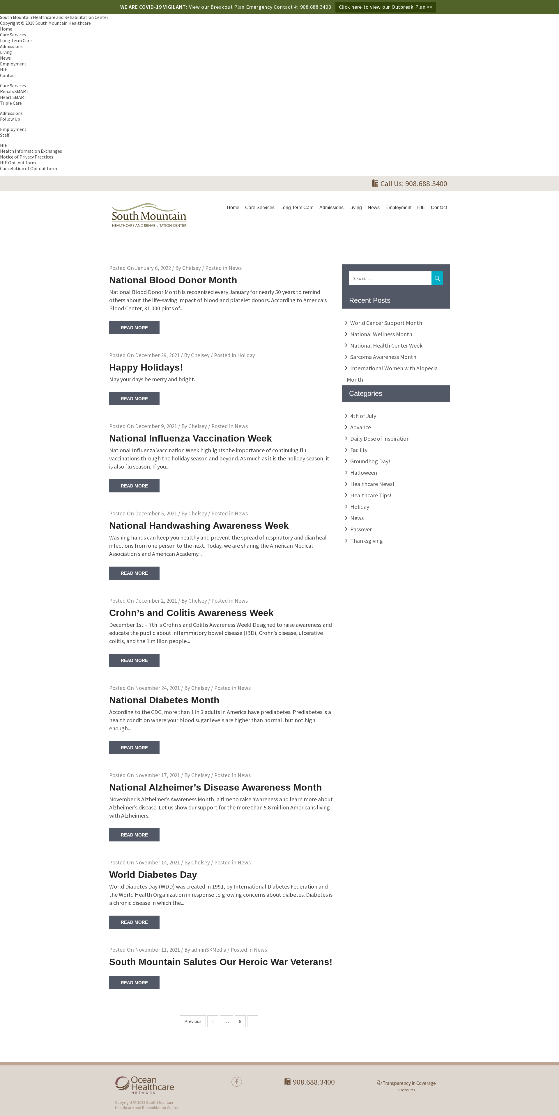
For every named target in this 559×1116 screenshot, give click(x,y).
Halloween (363, 472)
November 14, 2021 (157, 862)
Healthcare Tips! (370, 495)
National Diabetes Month (164, 700)
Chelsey (191, 267)
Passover (361, 529)
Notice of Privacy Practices (26, 157)
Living (6, 52)
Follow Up (10, 119)
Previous (192, 1021)
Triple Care (11, 103)
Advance (360, 427)
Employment (13, 64)
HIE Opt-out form (18, 162)
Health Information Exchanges (31, 151)
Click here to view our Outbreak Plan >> (386, 6)
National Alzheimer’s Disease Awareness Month (215, 787)
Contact (8, 75)
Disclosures (406, 1089)
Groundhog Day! (370, 461)
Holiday (246, 355)
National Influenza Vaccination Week (190, 438)
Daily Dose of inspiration (380, 438)
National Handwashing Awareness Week (199, 525)
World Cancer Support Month (386, 322)
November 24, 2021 (157, 687)
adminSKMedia (208, 949)
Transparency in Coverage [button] (409, 1083)
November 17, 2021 (157, 775)
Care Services (13, 35)
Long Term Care (16, 40)
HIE (3, 69)
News (5, 58)
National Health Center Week (386, 345)
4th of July (363, 415)
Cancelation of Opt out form (28, 168)
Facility (358, 449)
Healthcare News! (372, 483)
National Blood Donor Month (173, 280)
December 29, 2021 (157, 355)
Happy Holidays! (146, 367)
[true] (236, 1082)
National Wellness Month (381, 334)
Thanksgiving (366, 540)
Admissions (11, 46)
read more (134, 327)
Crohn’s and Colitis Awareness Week (191, 613)
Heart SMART (13, 97)
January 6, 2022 (153, 267)
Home (6, 29)
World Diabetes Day (153, 874)
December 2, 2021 (156, 600)
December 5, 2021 (156, 513)
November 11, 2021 (157, 949)
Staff (4, 135)
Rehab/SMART (14, 91)
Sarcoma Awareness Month (383, 356)
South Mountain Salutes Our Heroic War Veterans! (220, 962)
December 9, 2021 (156, 426)
